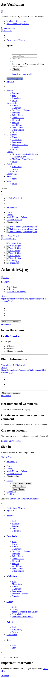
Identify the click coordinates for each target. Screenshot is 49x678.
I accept (5, 675)
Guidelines (16, 98)
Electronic (16, 120)
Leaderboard (12, 174)
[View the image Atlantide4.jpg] (14, 250)
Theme (10, 480)
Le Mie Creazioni (10, 336)
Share (4, 296)
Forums (15, 93)
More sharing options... (11, 322)
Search (15, 169)
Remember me (18, 64)
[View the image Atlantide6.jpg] (14, 246)
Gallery (10, 152)
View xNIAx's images (16, 291)
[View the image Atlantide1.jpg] (14, 258)
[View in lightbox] (8, 239)
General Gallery (19, 157)
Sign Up (10, 81)
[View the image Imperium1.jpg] (14, 243)
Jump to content (8, 28)
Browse (10, 91)
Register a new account (11, 441)
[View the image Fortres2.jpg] (13, 260)
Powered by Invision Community (24, 499)
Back (14, 521)
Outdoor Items (18, 117)
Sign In (16, 69)
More (14, 100)
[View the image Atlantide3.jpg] (14, 253)
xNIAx (7, 282)
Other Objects (18, 130)
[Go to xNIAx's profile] (5, 277)
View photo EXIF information (14, 365)
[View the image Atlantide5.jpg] (14, 248)
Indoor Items (17, 115)
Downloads (11, 103)
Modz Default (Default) (22, 483)
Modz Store (12, 135)
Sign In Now (6, 457)
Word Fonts (17, 125)
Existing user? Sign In (17, 40)
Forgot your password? (22, 74)
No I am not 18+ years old (18, 23)
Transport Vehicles (20, 144)
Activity (10, 164)
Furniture (16, 113)
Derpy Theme (18, 489)
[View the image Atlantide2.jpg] (14, 255)
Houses (15, 105)
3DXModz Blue (19, 486)
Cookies (10, 494)
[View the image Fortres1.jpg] (13, 263)
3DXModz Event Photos (22, 159)
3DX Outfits (17, 127)
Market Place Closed (10, 236)
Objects (15, 147)
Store (9, 176)
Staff (14, 95)
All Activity (17, 166)
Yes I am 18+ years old (16, 21)
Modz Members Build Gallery (25, 154)
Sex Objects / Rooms (21, 110)
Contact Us (11, 491)
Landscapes (17, 142)
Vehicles (15, 122)
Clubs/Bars (17, 108)
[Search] (2, 194)
